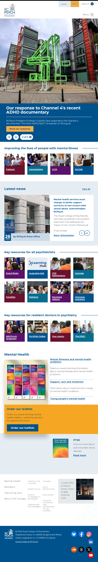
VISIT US (89, 502)
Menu (86, 14)
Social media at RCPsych (26, 542)
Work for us (34, 489)
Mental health (12, 481)
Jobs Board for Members (34, 506)
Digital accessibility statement (34, 497)
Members (9, 487)
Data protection (48, 488)
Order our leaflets (22, 427)
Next (16, 137)
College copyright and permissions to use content (49, 506)
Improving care (13, 493)
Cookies (47, 481)
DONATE (75, 4)
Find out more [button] (17, 129)
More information (64, 235)
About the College (15, 499)
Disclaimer (48, 495)
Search (92, 3)
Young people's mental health (67, 398)
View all (86, 189)
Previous (9, 137)
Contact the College (34, 482)
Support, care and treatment (67, 382)
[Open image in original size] (10, 10)
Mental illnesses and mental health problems (70, 360)
